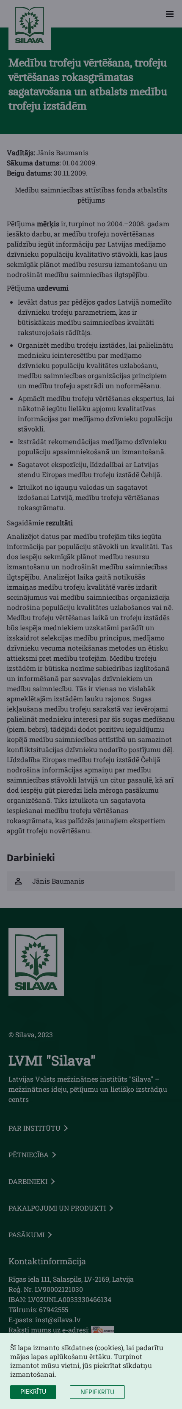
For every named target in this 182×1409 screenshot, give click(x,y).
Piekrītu (33, 1392)
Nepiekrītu (97, 1392)
